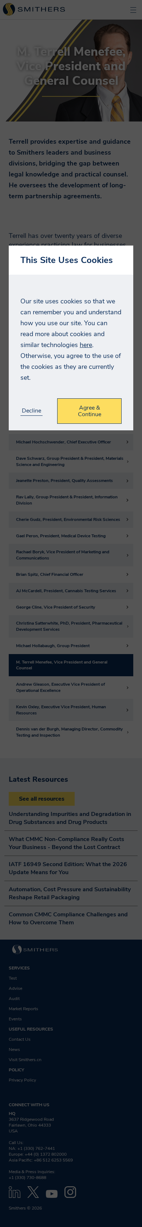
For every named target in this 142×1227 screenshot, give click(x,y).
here (86, 344)
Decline (31, 411)
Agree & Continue (89, 411)
